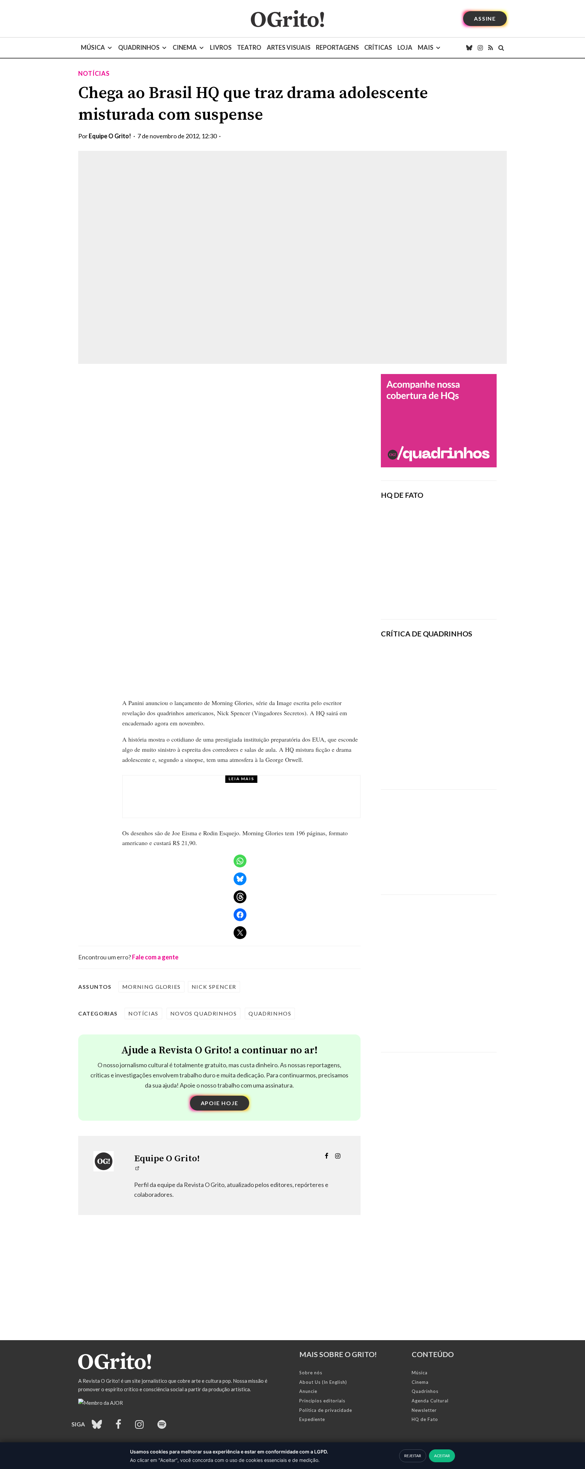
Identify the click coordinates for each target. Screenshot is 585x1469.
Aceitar (442, 1455)
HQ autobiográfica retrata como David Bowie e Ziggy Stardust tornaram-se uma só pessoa (460, 714)
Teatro (249, 47)
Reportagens (337, 47)
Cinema (185, 47)
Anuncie (308, 1391)
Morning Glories (151, 986)
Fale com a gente (155, 957)
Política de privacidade (325, 1410)
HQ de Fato (425, 1419)
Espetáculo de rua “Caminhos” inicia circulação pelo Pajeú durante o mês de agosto (261, 803)
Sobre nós (310, 1372)
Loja (404, 47)
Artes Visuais (288, 47)
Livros (221, 47)
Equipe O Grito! (110, 136)
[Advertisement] (439, 837)
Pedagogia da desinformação (415, 595)
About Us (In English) (323, 1382)
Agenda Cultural (430, 1400)
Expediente (312, 1419)
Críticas (378, 47)
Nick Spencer (214, 986)
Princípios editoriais (322, 1400)
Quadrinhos (138, 47)
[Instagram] (480, 48)
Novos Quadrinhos (203, 1013)
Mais (425, 47)
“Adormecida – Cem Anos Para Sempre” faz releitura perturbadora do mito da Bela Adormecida (461, 761)
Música (93, 47)
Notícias (94, 73)
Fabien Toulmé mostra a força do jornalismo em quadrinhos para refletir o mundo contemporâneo (460, 667)
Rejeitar (412, 1455)
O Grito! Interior (201, 787)
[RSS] (490, 48)
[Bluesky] (469, 48)
